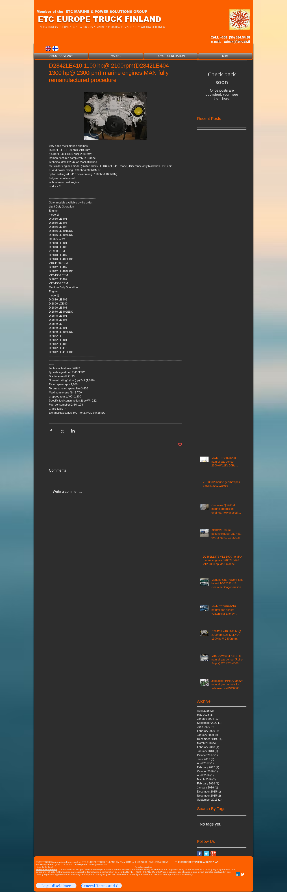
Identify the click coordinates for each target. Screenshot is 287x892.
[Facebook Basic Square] (199, 853)
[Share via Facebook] (51, 431)
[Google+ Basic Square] (213, 853)
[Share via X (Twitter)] (62, 431)
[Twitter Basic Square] (206, 853)
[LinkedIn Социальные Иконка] (238, 874)
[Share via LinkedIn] (73, 431)
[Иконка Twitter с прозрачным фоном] (243, 874)
